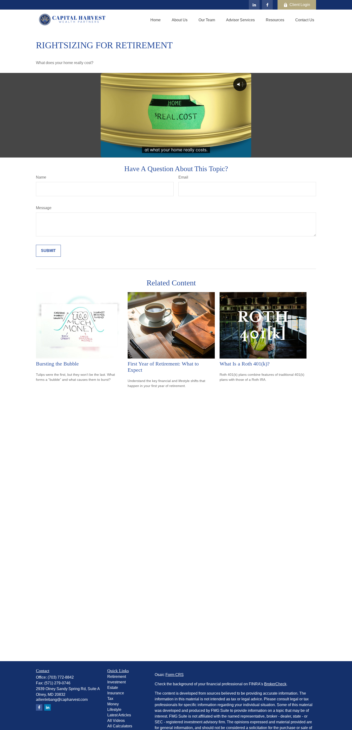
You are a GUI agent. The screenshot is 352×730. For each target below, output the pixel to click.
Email (183, 177)
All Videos (116, 721)
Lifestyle (114, 710)
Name (41, 177)
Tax (110, 699)
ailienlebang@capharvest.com (62, 699)
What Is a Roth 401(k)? (245, 364)
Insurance (115, 693)
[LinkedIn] (254, 5)
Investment (116, 682)
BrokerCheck (275, 684)
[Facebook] (267, 5)
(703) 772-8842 (61, 677)
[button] (155, 20)
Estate (112, 688)
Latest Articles (119, 715)
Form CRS (174, 675)
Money (113, 704)
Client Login (300, 5)
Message (43, 208)
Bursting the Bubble (57, 364)
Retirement (116, 677)
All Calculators (119, 726)
